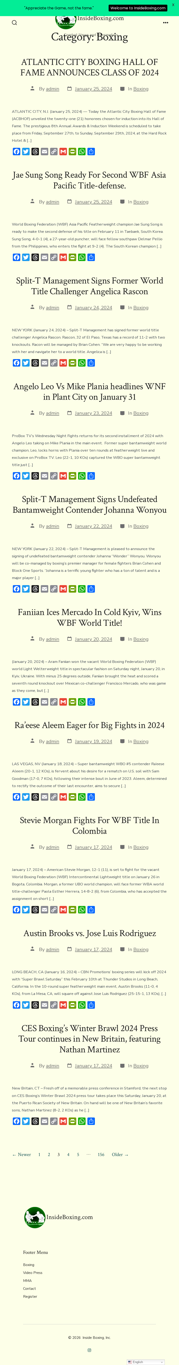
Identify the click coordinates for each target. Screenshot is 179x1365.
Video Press (32, 1272)
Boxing (140, 88)
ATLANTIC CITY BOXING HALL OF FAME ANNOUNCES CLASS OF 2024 (89, 67)
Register (30, 1296)
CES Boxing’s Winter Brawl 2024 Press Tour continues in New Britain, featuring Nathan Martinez (89, 1039)
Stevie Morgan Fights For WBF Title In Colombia (89, 825)
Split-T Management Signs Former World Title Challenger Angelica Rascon (89, 286)
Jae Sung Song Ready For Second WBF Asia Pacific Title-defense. (89, 180)
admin (52, 88)
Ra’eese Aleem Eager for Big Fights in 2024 (89, 725)
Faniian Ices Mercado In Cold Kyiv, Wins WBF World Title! (89, 617)
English (137, 1362)
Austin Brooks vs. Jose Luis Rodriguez (89, 933)
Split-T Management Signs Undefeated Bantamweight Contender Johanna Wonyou (90, 504)
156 (101, 1154)
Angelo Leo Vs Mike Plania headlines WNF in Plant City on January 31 (89, 391)
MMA (27, 1280)
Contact (29, 1288)
